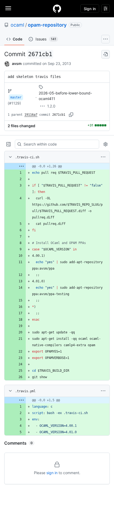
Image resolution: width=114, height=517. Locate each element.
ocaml (17, 25)
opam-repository (47, 25)
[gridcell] (57, 166)
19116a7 (30, 115)
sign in (52, 472)
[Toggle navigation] (8, 8)
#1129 (14, 103)
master (15, 97)
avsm (17, 63)
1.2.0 (51, 106)
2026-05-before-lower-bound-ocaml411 (65, 96)
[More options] (103, 157)
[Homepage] (57, 8)
